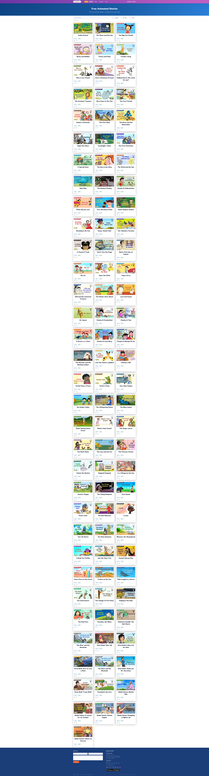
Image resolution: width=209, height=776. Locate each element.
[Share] (77, 41)
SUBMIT (76, 761)
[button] (83, 32)
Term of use (84, 774)
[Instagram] (116, 767)
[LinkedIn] (118, 767)
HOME (86, 1)
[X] (111, 767)
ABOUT (95, 1)
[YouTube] (109, 767)
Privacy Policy (89, 774)
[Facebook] (113, 767)
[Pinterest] (120, 767)
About (74, 774)
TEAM (106, 1)
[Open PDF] (74, 41)
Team (81, 774)
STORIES (91, 1)
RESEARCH (101, 1)
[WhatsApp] (107, 767)
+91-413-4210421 (111, 758)
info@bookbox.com (111, 764)
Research (77, 774)
